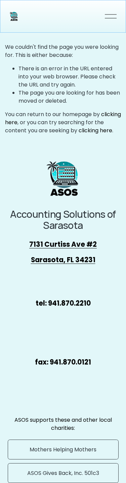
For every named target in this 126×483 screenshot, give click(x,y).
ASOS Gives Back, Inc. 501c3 (63, 473)
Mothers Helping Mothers (63, 449)
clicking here (95, 130)
